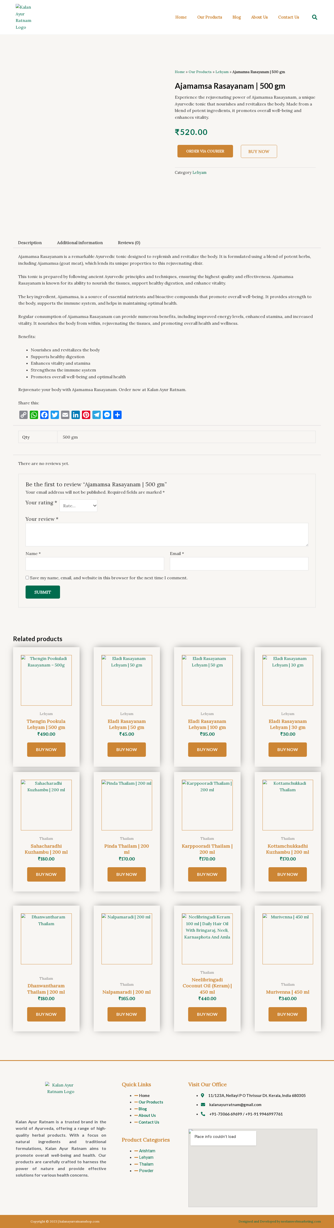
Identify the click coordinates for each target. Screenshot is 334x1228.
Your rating (41, 502)
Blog (236, 17)
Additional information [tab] (80, 242)
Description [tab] (30, 242)
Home (181, 17)
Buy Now (258, 151)
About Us (259, 17)
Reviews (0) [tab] (129, 242)
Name (33, 553)
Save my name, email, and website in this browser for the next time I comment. (109, 577)
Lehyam (222, 71)
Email (177, 553)
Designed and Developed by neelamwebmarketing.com (279, 1221)
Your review (42, 519)
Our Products (209, 17)
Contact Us (288, 17)
